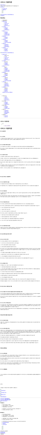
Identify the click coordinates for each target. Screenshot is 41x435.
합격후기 (6, 49)
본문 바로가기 (2, 4)
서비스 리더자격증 (7, 42)
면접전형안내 (6, 29)
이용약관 (4, 423)
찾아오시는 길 (6, 25)
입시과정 (4, 26)
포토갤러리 (6, 44)
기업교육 (4, 39)
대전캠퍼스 (2, 6)
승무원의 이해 (6, 70)
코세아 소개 (4, 21)
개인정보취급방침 (5, 422)
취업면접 (4, 36)
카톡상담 (10, 92)
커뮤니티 (4, 43)
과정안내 (6, 27)
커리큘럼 (6, 28)
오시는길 (7, 92)
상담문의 (4, 92)
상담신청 (4, 9)
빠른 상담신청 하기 (3, 400)
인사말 (5, 22)
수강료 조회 (4, 424)
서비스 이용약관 (7, 125)
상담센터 (4, 47)
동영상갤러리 (6, 46)
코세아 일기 (6, 45)
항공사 (3, 30)
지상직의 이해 (6, 71)
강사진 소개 (6, 23)
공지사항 (6, 48)
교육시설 (6, 24)
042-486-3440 (4, 8)
